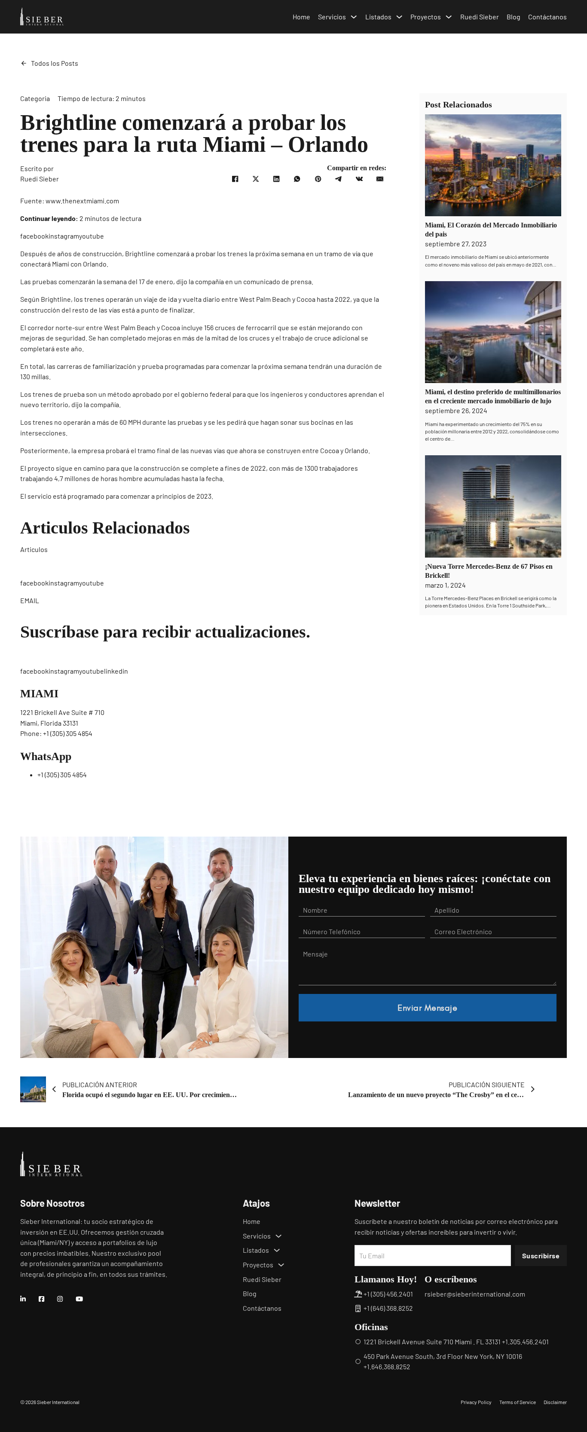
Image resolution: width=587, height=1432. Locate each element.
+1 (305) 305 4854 (67, 733)
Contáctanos (547, 16)
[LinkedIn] (276, 178)
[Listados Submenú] (399, 16)
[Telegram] (338, 178)
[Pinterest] (318, 178)
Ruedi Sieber (479, 16)
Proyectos (425, 16)
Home (301, 16)
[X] (255, 178)
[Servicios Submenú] (353, 16)
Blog (513, 16)
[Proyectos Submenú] (448, 16)
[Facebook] (235, 178)
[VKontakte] (359, 178)
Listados (378, 16)
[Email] (379, 178)
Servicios (332, 16)
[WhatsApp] (297, 178)
